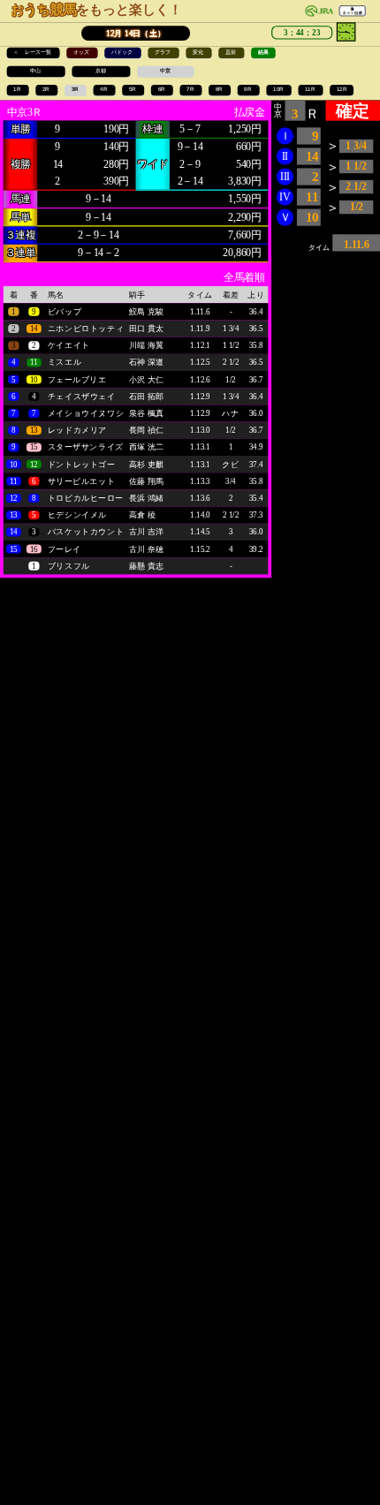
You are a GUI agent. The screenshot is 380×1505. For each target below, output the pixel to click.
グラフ (163, 52)
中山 (35, 71)
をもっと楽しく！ (96, 10)
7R (190, 90)
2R (46, 90)
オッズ (82, 52)
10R (279, 90)
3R (76, 90)
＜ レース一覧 (33, 52)
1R (17, 90)
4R (104, 90)
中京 (165, 71)
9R (248, 90)
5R (133, 90)
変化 (199, 52)
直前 (231, 52)
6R (162, 90)
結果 (263, 52)
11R (310, 90)
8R (220, 90)
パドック (122, 52)
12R (342, 90)
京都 (101, 71)
